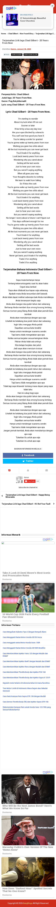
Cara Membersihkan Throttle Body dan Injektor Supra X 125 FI (26, 678)
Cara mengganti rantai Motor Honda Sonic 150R (21, 643)
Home (3, 34)
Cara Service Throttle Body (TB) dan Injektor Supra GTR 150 (25, 702)
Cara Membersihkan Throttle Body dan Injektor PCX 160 (24, 672)
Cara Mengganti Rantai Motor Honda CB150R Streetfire (24, 648)
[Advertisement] (28, 741)
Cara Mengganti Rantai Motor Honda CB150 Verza (22, 637)
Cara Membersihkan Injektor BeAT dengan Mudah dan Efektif (26, 661)
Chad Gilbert (13, 34)
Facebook (29, 455)
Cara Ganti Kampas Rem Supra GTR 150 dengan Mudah (24, 696)
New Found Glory (26, 34)
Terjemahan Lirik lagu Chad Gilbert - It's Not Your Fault (26, 504)
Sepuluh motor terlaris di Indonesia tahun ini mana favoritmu (26, 683)
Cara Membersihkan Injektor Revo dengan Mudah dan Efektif (26, 667)
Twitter (29, 461)
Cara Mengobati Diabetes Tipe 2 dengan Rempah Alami (24, 632)
